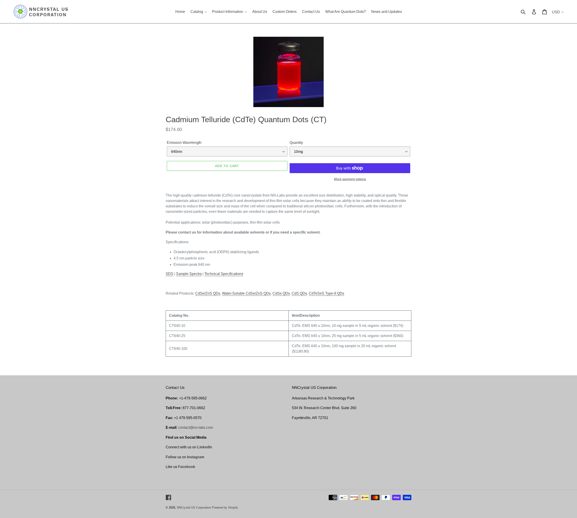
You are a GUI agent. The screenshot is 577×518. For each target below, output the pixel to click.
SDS (169, 274)
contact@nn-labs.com (195, 427)
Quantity (296, 142)
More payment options (350, 179)
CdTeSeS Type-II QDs (326, 293)
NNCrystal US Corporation (194, 507)
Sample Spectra (189, 274)
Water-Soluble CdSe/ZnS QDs (246, 293)
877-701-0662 (194, 408)
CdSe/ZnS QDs (207, 293)
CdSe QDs (281, 293)
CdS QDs (299, 293)
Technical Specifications (223, 274)
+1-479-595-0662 (193, 398)
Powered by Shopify (225, 507)
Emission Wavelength (184, 142)
